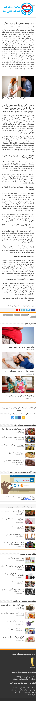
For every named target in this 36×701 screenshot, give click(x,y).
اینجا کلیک (27, 499)
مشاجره (17, 315)
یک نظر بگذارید (14, 27)
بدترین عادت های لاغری (16, 558)
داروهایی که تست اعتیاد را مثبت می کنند (13, 519)
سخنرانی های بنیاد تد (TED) (26, 677)
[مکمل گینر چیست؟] (30, 529)
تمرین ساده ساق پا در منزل (14, 534)
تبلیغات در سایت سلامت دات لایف (24, 679)
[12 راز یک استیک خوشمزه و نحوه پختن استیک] (30, 513)
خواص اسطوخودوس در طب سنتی (14, 621)
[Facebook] (19, 417)
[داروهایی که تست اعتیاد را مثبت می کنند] (30, 521)
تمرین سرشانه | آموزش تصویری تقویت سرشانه (12, 590)
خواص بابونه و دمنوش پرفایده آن (12, 613)
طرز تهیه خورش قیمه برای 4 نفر (12, 437)
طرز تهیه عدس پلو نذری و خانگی (12, 444)
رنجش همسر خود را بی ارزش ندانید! (19, 395)
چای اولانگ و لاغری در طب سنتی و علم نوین (12, 606)
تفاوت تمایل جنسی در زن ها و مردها (19, 371)
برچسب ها (9, 507)
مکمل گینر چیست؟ (17, 526)
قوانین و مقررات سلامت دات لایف (23, 690)
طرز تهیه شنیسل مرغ (16, 452)
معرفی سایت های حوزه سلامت (24, 687)
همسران (33, 317)
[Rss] (23, 417)
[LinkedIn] (16, 417)
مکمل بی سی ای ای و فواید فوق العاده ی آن (12, 567)
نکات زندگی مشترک (27, 27)
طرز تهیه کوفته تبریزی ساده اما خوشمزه (13, 430)
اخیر (23, 507)
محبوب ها (30, 507)
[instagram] (12, 417)
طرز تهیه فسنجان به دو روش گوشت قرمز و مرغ (14, 461)
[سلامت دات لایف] (18, 8)
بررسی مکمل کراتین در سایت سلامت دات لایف (13, 574)
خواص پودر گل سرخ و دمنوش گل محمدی (13, 637)
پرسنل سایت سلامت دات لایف (25, 692)
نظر (17, 507)
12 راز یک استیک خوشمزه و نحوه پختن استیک (12, 512)
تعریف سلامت (30, 694)
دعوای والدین (25, 315)
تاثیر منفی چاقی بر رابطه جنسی (21, 346)
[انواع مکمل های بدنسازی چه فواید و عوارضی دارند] (30, 544)
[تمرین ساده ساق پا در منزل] (30, 537)
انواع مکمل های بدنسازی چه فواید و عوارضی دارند (14, 543)
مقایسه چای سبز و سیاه (16, 628)
